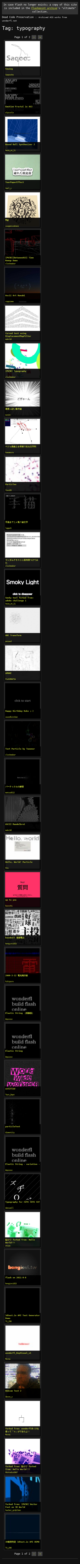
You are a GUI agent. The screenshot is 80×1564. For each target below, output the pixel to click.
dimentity (10, 1133)
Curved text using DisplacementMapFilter (18, 334)
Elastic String (14, 1051)
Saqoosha (9, 75)
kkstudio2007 (11, 1472)
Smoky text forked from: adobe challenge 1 (19, 599)
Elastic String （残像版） (19, 1013)
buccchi (9, 906)
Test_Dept (10, 1095)
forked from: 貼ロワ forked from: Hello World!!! (20, 1467)
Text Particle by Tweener (20, 749)
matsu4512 (10, 793)
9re (6, 868)
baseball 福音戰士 (15, 938)
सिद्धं (6, 220)
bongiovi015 (11, 944)
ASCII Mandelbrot (15, 824)
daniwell (9, 1208)
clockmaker (10, 264)
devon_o (9, 1397)
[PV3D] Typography (15, 371)
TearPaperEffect (14, 182)
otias (7, 1246)
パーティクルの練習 (14, 786)
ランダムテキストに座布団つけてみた (21, 561)
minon (7, 415)
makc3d (8, 339)
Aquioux (9, 1019)
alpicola (9, 113)
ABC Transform (13, 635)
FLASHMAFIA (10, 679)
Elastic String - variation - (22, 1164)
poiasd (8, 641)
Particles (10, 484)
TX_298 (8, 1321)
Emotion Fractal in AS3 (18, 106)
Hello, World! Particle (18, 862)
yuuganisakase (12, 226)
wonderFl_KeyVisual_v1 (18, 1353)
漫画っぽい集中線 (13, 409)
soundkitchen (11, 717)
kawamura (9, 452)
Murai (7, 1359)
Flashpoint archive (44, 8)
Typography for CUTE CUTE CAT (22, 1202)
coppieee (9, 301)
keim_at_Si (10, 150)
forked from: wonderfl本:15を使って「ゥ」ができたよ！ (22, 1430)
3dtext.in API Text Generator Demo (22, 1316)
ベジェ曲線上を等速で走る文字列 (20, 446)
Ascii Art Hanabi (15, 295)
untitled (10, 1089)
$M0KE (8, 673)
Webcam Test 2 (13, 1391)
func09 (8, 490)
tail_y (8, 188)
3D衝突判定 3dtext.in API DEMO (22, 1542)
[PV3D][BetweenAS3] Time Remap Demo (19, 259)
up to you (10, 900)
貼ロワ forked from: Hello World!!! (20, 1241)
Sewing (9, 69)
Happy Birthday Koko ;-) (19, 711)
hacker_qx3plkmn (13, 1510)
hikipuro (9, 981)
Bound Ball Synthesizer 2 (20, 144)
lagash (8, 528)
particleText (12, 1126)
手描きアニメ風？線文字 (16, 522)
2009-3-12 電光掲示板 (16, 975)
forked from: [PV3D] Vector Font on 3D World (21, 1505)
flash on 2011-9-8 (15, 1277)
